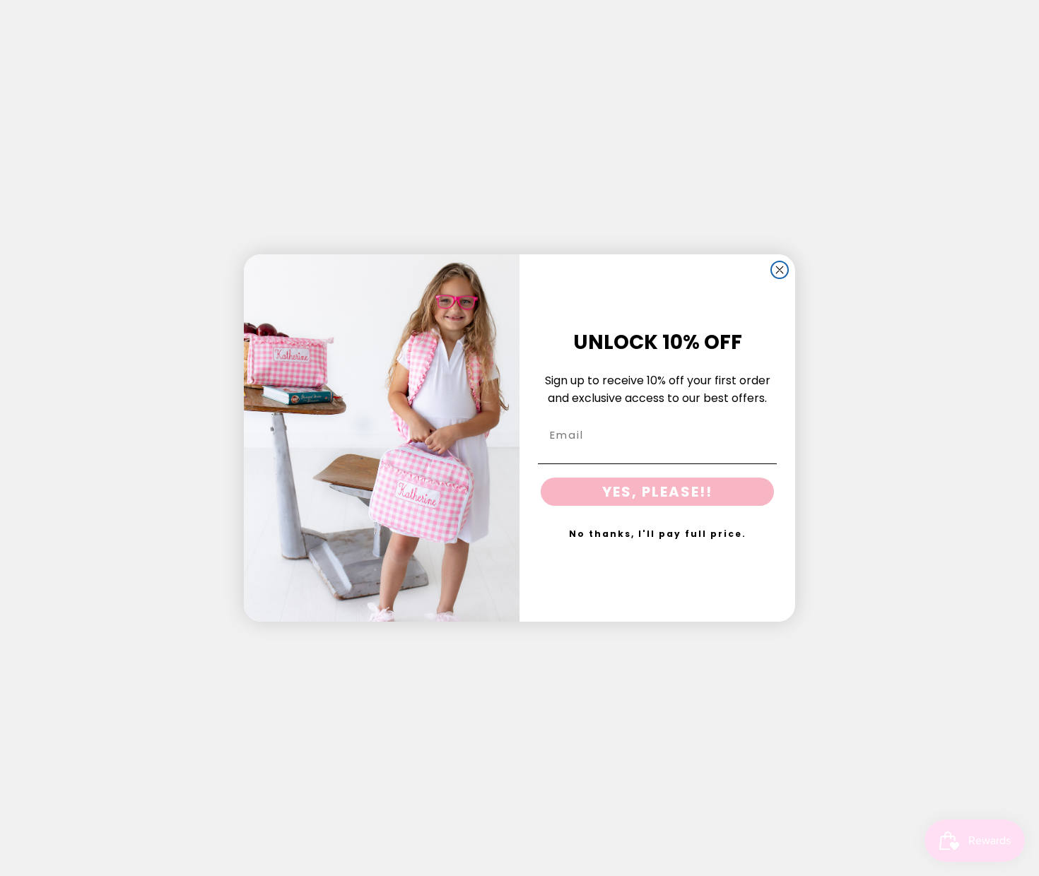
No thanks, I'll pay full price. (657, 534)
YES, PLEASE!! (657, 492)
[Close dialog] (779, 269)
